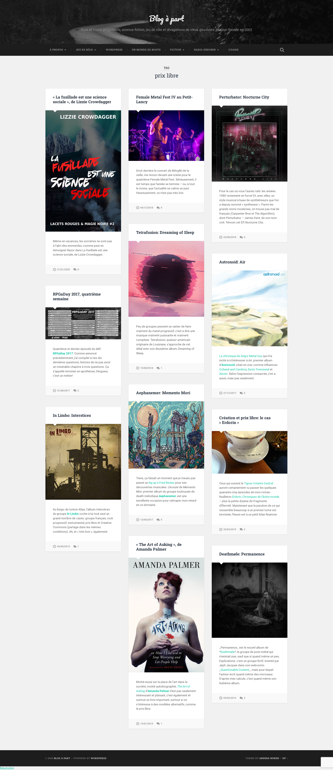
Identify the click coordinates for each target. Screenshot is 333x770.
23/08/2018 (229, 237)
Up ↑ (285, 758)
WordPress (114, 49)
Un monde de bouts (146, 49)
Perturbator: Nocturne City (244, 97)
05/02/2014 (229, 698)
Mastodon (7, 768)
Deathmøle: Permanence (242, 553)
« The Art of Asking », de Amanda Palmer (159, 547)
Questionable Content (235, 669)
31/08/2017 (63, 390)
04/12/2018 (146, 207)
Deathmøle (227, 652)
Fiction (175, 49)
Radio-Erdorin (205, 49)
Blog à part (166, 18)
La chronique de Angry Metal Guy (240, 356)
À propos (56, 49)
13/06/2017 (146, 519)
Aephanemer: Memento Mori (163, 392)
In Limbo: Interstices (72, 415)
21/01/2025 (63, 269)
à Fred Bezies (161, 482)
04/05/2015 (63, 546)
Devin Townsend (258, 369)
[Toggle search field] (282, 50)
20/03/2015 (229, 529)
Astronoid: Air (232, 261)
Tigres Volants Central (258, 483)
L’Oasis (233, 49)
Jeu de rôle (84, 49)
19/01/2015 (146, 723)
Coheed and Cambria (233, 369)
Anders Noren (269, 758)
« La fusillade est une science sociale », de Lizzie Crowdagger (82, 99)
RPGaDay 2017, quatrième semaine (77, 296)
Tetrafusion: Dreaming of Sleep (165, 232)
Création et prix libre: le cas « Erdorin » (245, 420)
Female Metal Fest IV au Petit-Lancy (164, 99)
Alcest (223, 373)
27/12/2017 (229, 393)
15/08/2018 (146, 368)
